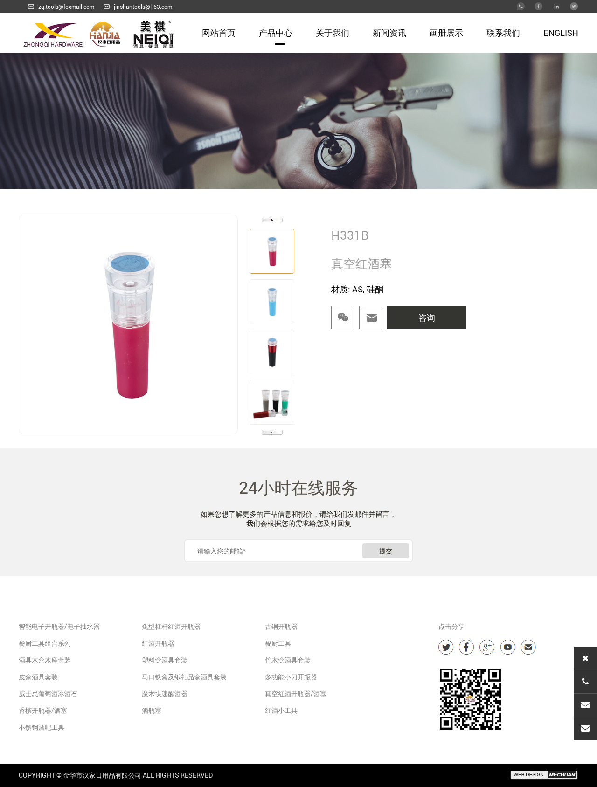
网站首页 (219, 32)
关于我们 (332, 32)
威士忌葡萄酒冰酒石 (48, 693)
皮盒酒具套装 (38, 676)
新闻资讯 (389, 32)
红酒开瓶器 (158, 643)
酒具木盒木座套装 (45, 660)
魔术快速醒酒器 (164, 693)
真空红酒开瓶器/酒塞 (295, 693)
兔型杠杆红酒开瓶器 (171, 626)
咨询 (426, 317)
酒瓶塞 (151, 710)
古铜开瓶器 (281, 626)
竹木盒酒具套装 (288, 660)
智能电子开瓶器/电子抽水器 (59, 626)
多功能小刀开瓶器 (291, 676)
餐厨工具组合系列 (45, 643)
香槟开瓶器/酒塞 (43, 710)
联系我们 (503, 32)
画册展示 (446, 32)
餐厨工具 (278, 643)
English (560, 32)
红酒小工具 (281, 710)
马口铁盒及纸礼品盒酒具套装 (184, 676)
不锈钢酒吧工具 (41, 727)
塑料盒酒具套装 (164, 660)
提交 (385, 551)
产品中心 (275, 32)
